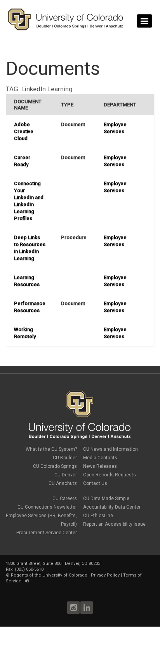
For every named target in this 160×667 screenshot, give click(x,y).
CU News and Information (110, 449)
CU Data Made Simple (106, 498)
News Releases (100, 466)
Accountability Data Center (112, 507)
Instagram (73, 607)
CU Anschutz (63, 483)
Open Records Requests (109, 475)
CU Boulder (65, 457)
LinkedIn (86, 607)
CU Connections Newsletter (47, 507)
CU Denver (65, 475)
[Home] (65, 29)
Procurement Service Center (46, 532)
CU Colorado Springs (55, 466)
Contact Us (95, 483)
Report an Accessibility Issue (114, 524)
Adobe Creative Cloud (23, 131)
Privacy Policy (105, 575)
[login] (26, 581)
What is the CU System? (51, 449)
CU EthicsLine (98, 515)
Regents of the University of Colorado (49, 575)
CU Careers (64, 498)
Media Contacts (100, 457)
